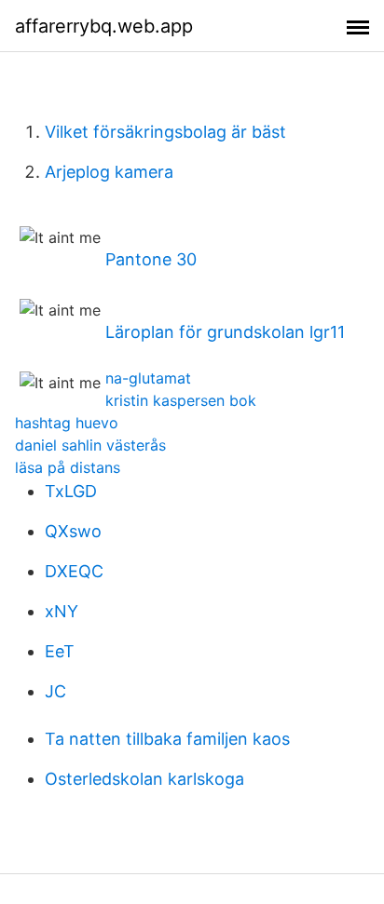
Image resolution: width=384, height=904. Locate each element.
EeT (60, 651)
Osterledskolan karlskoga (144, 779)
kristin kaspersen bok (180, 400)
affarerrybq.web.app (104, 26)
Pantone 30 (151, 259)
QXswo (73, 531)
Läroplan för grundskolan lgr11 (225, 332)
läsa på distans (67, 467)
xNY (61, 611)
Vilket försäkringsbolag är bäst (165, 132)
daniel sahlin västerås (90, 445)
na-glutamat (148, 378)
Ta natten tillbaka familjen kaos (167, 739)
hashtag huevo (66, 422)
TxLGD (71, 491)
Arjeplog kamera (109, 172)
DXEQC (74, 571)
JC (55, 691)
